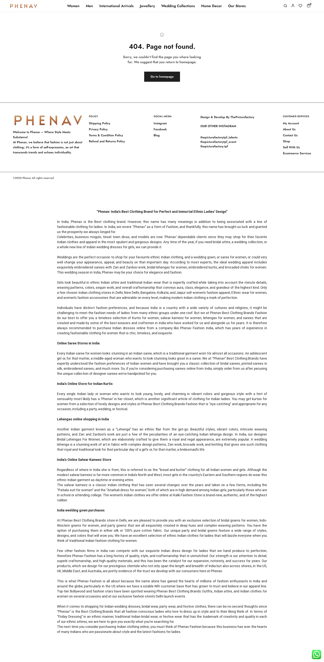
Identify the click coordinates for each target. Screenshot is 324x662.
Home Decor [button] (211, 6)
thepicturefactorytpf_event (218, 142)
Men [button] (89, 6)
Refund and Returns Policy (107, 141)
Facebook (160, 129)
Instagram (160, 123)
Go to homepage (162, 76)
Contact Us (290, 135)
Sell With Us (291, 147)
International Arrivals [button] (116, 6)
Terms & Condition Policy (106, 135)
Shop (286, 141)
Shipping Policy (99, 123)
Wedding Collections (178, 6)
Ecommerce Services (297, 153)
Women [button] (73, 6)
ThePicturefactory (242, 117)
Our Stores (237, 6)
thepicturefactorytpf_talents (219, 137)
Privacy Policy (98, 129)
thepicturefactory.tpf (214, 146)
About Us (289, 129)
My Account (291, 123)
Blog (157, 135)
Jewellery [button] (147, 6)
